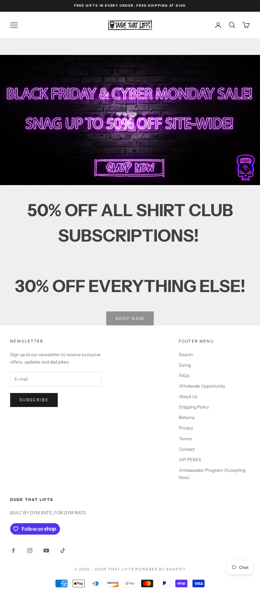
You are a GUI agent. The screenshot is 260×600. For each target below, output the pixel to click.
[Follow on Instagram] (30, 550)
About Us (188, 396)
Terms (185, 439)
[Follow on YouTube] (46, 550)
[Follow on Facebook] (13, 550)
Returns (187, 417)
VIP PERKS (190, 460)
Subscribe (34, 399)
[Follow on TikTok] (63, 550)
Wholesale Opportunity (202, 386)
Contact (187, 449)
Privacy (186, 428)
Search (186, 354)
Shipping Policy (194, 407)
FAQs (184, 375)
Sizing (185, 365)
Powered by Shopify (160, 569)
